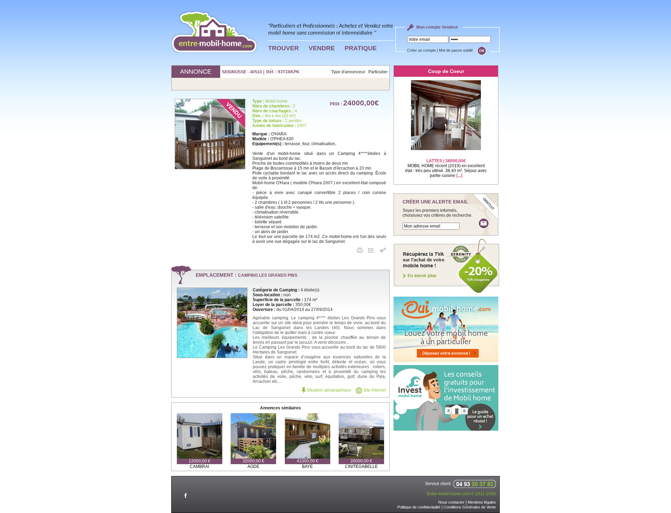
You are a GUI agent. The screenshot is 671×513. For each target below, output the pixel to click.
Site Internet (374, 390)
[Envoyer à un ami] (373, 251)
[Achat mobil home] (447, 292)
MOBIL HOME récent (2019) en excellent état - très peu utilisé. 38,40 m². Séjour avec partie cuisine (446, 168)
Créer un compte (421, 50)
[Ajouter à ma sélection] (383, 251)
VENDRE (322, 48)
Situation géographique (328, 390)
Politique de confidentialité (418, 507)
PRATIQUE (361, 48)
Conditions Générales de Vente (469, 507)
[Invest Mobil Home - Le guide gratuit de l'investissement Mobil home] (446, 429)
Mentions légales (482, 502)
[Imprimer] (362, 251)
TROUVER (283, 48)
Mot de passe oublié (456, 50)
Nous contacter (451, 502)
